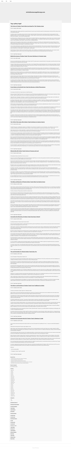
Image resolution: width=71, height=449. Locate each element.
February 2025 (12, 390)
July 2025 (12, 384)
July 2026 (12, 371)
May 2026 (12, 373)
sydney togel (19, 119)
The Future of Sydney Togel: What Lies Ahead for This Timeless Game (27, 26)
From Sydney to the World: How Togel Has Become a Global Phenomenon (28, 87)
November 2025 (13, 380)
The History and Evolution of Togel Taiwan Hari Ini (17, 359)
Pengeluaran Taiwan (13, 425)
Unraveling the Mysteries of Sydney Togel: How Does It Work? (25, 216)
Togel (10, 1)
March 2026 (12, 375)
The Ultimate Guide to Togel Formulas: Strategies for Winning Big (19, 358)
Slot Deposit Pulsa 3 (14, 418)
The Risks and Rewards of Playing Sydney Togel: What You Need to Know (28, 181)
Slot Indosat (12, 411)
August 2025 (12, 383)
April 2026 (12, 374)
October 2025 (12, 381)
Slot (6, 1)
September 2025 (13, 382)
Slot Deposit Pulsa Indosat (15, 404)
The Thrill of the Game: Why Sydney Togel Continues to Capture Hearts (28, 122)
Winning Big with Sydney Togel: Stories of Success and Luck (25, 151)
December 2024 (13, 392)
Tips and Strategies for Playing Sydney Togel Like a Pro (24, 251)
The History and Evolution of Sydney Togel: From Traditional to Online (27, 285)
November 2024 (13, 393)
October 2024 (12, 394)
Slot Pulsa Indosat (13, 413)
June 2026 (12, 372)
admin (20, 28)
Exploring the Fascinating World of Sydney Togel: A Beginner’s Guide (27, 318)
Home (2, 1)
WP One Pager (37, 447)
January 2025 (12, 391)
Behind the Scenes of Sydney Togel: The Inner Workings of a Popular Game (28, 56)
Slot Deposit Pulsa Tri (14, 402)
